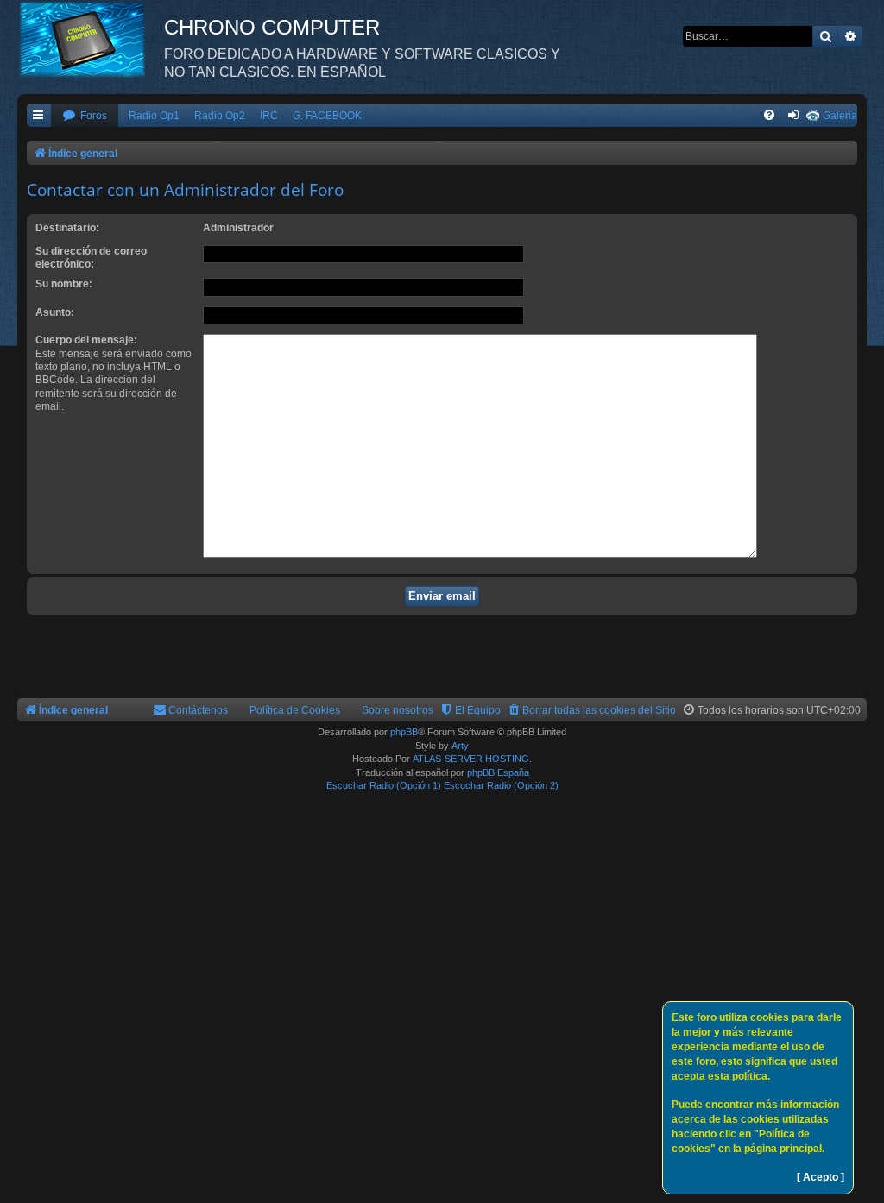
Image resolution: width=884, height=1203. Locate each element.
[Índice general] (90, 39)
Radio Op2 (219, 116)
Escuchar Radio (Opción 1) (383, 785)
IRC (269, 116)
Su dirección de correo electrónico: (91, 257)
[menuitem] (84, 116)
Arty (460, 745)
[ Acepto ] (820, 1177)
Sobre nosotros (397, 710)
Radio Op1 (154, 116)
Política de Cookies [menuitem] (294, 710)
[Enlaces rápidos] (39, 116)
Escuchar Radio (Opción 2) (501, 785)
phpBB (404, 732)
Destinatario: (67, 228)
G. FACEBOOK (327, 116)
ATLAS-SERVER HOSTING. (472, 758)
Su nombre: (63, 284)
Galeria (840, 116)
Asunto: (54, 312)
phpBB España (498, 772)
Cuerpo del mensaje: (86, 340)
